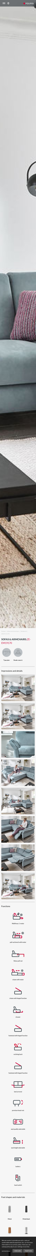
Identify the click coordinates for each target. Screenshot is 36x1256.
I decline (17, 1251)
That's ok (28, 1251)
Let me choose (6, 1251)
